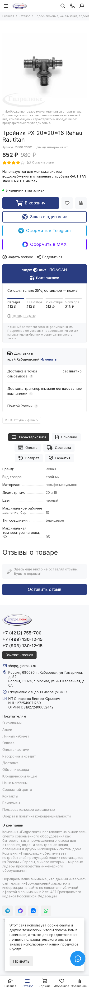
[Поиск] (63, 6)
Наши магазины (15, 783)
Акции (7, 730)
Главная (8, 16)
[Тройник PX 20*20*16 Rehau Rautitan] (44, 65)
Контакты (10, 796)
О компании (12, 723)
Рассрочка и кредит (19, 756)
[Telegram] (7, 911)
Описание (69, 437)
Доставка (63, 448)
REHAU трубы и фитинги (21, 420)
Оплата (31, 448)
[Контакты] (72, 6)
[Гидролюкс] (19, 6)
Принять (21, 961)
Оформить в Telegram (48, 230)
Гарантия (62, 458)
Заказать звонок (19, 655)
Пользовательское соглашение (28, 809)
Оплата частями (15, 749)
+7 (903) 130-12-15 (22, 645)
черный (52, 500)
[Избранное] (67, 203)
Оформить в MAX (48, 244)
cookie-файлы (58, 925)
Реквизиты (11, 803)
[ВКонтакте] (33, 911)
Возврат (32, 458)
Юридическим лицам (19, 776)
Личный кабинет (15, 736)
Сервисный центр (17, 789)
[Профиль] (82, 6)
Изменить (49, 359)
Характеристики (32, 437)
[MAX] (20, 911)
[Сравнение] (81, 203)
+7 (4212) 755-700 (22, 632)
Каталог (24, 16)
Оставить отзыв (44, 589)
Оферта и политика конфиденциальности (36, 816)
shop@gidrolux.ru (22, 666)
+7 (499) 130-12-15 (22, 639)
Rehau (51, 469)
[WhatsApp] (46, 911)
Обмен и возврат (16, 769)
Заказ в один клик (48, 216)
